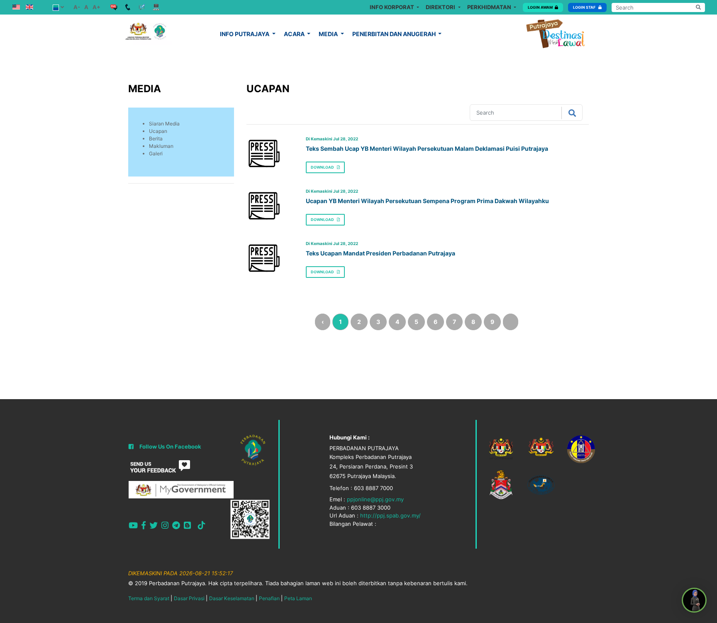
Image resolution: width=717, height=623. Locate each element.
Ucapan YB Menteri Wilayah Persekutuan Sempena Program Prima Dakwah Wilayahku (427, 200)
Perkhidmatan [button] (489, 7)
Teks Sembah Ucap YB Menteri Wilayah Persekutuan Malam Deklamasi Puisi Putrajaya (427, 148)
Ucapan (158, 131)
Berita (156, 138)
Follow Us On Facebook (170, 446)
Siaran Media (164, 123)
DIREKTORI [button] (441, 7)
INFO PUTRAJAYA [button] (245, 33)
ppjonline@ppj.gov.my (375, 499)
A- (76, 7)
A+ (96, 7)
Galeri (156, 153)
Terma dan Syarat (148, 598)
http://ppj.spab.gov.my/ (390, 515)
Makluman (161, 146)
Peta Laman (298, 598)
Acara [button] (295, 33)
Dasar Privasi (189, 598)
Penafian (269, 598)
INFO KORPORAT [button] (392, 7)
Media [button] (329, 33)
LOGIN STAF (584, 7)
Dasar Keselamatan (231, 598)
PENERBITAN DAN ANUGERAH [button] (394, 33)
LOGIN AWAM (540, 7)
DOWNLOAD (323, 167)
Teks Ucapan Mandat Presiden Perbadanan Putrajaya (380, 253)
